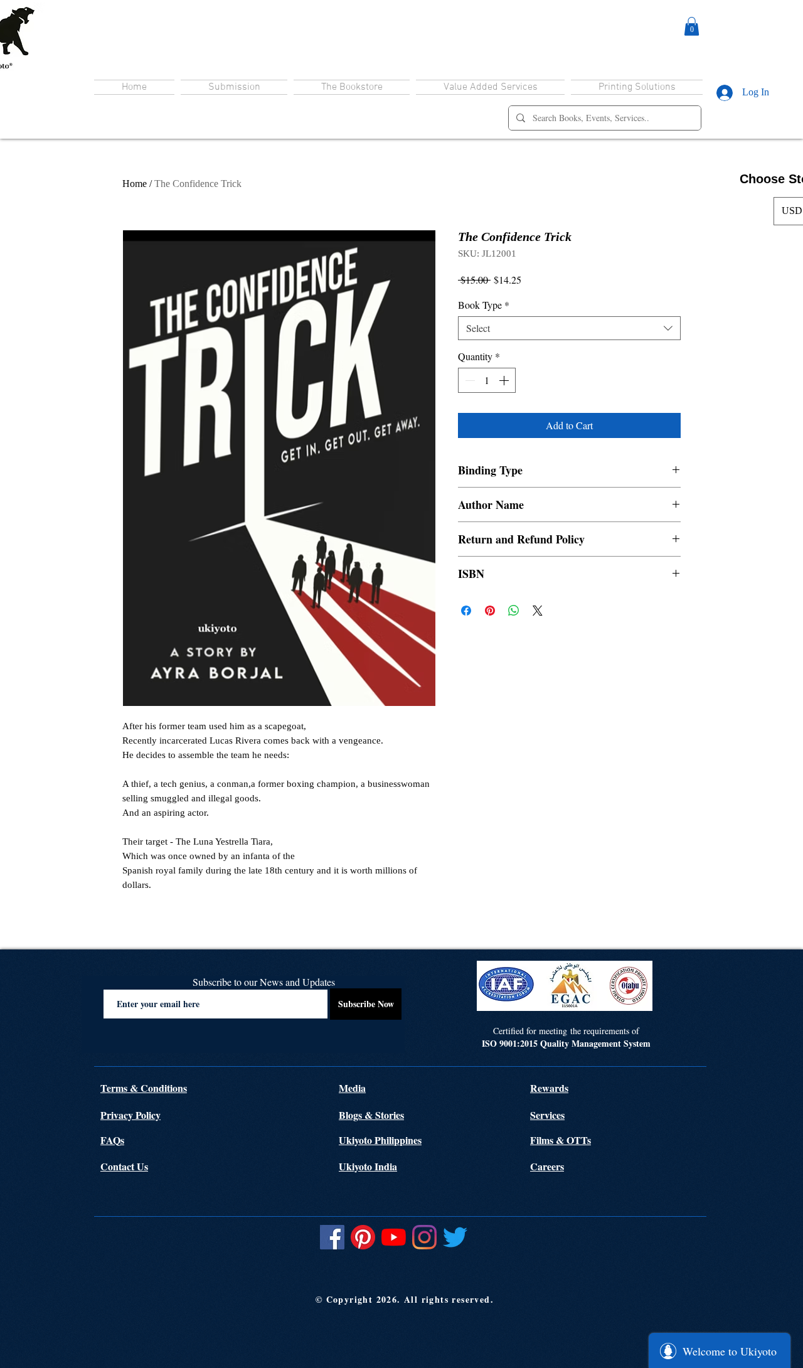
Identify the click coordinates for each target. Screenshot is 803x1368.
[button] (691, 26)
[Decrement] (468, 380)
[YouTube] (393, 1237)
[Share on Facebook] (466, 610)
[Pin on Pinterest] (489, 610)
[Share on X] (537, 610)
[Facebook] (332, 1237)
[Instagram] (424, 1237)
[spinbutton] (486, 380)
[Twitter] (455, 1237)
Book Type (483, 305)
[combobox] (569, 328)
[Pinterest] (363, 1237)
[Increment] (505, 380)
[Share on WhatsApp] (513, 610)
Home (134, 183)
